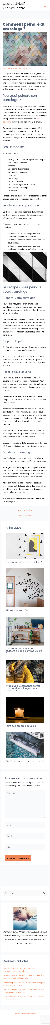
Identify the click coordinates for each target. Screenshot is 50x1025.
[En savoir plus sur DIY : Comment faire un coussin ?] (25, 745)
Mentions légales (29, 1013)
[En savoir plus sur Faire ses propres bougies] (25, 709)
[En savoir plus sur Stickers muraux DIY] (25, 587)
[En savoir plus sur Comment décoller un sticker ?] (25, 545)
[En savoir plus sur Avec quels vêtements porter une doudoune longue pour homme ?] (25, 671)
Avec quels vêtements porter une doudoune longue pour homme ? (23, 688)
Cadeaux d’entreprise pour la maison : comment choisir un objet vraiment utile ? (23, 976)
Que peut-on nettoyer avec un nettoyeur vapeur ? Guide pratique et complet (24, 991)
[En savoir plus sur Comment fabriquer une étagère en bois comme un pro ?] (25, 631)
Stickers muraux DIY (17, 610)
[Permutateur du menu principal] (44, 6)
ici (32, 943)
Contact (17, 1013)
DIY (29, 68)
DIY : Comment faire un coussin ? (25, 761)
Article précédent (25, 510)
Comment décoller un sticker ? (24, 562)
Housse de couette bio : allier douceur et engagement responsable (20, 969)
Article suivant (25, 515)
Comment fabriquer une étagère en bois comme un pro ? (24, 651)
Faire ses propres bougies (21, 725)
